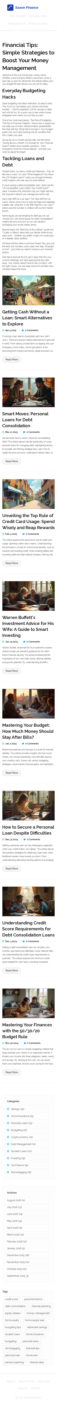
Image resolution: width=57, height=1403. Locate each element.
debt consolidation (15, 1306)
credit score (11, 1299)
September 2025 (18, 1275)
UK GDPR (35, 1388)
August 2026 (16, 1200)
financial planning (41, 1306)
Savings (17, 1109)
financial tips (33, 1348)
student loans (12, 1334)
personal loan (12, 1355)
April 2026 (14, 1227)
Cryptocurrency (22, 1137)
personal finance (33, 1299)
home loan (32, 1355)
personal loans (30, 1341)
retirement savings (37, 1327)
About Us (11, 1381)
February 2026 (17, 1241)
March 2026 (15, 1234)
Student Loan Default (37, 23)
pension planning (14, 1362)
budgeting (10, 1341)
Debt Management (23, 1144)
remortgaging (12, 1348)
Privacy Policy (43, 1381)
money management (38, 1313)
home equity (12, 1320)
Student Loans (21, 1151)
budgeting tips (13, 1327)
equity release (12, 1313)
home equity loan (34, 1320)
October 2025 (17, 1269)
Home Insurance (22, 1116)
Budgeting (19, 1130)
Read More (11, 359)
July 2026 (14, 1207)
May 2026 (14, 1220)
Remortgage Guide (17, 23)
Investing (18, 1158)
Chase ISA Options (17, 16)
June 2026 (14, 1214)
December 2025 (18, 1255)
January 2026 (16, 1248)
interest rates (37, 1362)
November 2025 (18, 1262)
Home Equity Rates (38, 16)
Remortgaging (21, 1172)
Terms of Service (26, 1381)
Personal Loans (21, 1123)
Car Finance (19, 1165)
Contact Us (22, 1388)
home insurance (35, 1334)
